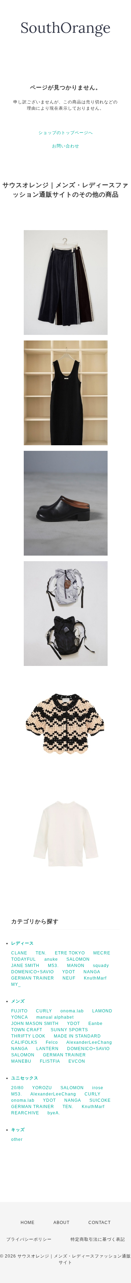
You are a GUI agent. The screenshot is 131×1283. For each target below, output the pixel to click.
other (17, 1139)
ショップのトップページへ (65, 132)
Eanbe (95, 1023)
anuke (51, 959)
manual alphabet (55, 1017)
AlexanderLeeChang (89, 1042)
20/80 (17, 1087)
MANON (76, 965)
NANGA (91, 971)
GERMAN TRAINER (32, 978)
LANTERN (47, 1048)
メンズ (18, 1001)
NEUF (69, 978)
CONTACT (99, 1222)
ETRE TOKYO (70, 953)
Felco (52, 1042)
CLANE (19, 953)
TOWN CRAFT (26, 1029)
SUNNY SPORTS (69, 1029)
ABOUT (61, 1222)
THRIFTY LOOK (28, 1036)
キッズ (18, 1129)
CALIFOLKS (24, 1042)
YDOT (68, 971)
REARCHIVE (25, 1112)
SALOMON (78, 959)
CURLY (44, 1011)
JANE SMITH (25, 965)
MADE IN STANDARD (77, 1036)
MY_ (16, 984)
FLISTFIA (50, 1061)
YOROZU (42, 1087)
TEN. (41, 953)
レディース (22, 943)
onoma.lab (72, 1011)
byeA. (54, 1112)
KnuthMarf (95, 978)
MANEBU (21, 1061)
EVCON (76, 1061)
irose (97, 1087)
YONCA (19, 1017)
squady (101, 965)
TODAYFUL (23, 959)
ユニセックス (24, 1078)
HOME (28, 1222)
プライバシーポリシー (29, 1239)
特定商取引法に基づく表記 (98, 1239)
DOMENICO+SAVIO (32, 971)
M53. (53, 965)
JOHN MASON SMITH (35, 1023)
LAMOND (102, 1011)
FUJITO (19, 1011)
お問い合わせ (65, 146)
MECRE (101, 953)
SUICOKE (100, 1100)
